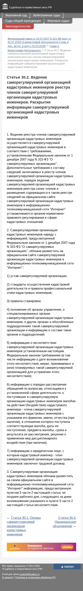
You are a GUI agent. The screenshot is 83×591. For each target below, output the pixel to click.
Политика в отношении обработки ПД (35, 577)
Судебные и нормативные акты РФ (30, 7)
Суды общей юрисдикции (23, 20)
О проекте (7, 577)
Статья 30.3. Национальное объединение (64, 522)
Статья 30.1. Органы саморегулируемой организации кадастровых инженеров (24, 526)
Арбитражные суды (46, 15)
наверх (67, 566)
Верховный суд (16, 15)
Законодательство (18, 26)
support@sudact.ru (30, 574)
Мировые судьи (58, 20)
